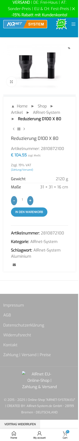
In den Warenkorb (29, 212)
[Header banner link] (39, 9)
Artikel (17, 112)
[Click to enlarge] (11, 82)
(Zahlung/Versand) (22, 169)
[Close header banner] (73, 9)
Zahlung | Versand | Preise (27, 354)
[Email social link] (14, 265)
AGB (7, 315)
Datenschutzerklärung (23, 325)
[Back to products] (19, 129)
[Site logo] (25, 24)
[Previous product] (13, 129)
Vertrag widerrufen (20, 424)
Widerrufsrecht (17, 335)
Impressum (13, 305)
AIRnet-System (46, 112)
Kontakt (10, 345)
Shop (42, 106)
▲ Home (19, 106)
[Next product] (24, 129)
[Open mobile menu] (73, 24)
